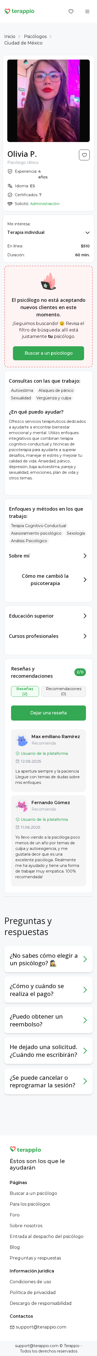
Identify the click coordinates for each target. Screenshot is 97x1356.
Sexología (76, 533)
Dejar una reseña (48, 712)
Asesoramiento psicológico (36, 533)
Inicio (9, 36)
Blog (15, 1247)
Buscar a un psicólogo (49, 353)
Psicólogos (35, 36)
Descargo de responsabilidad (41, 1303)
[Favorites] (71, 11)
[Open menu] (87, 11)
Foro (15, 1214)
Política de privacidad (33, 1292)
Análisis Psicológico (29, 540)
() (24, 691)
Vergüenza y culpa (53, 398)
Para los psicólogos (30, 1204)
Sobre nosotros (26, 1225)
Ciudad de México (23, 43)
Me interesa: (18, 224)
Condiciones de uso (30, 1281)
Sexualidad (21, 398)
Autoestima (22, 390)
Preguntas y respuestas (35, 1258)
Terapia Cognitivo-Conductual (38, 525)
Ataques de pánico (56, 390)
